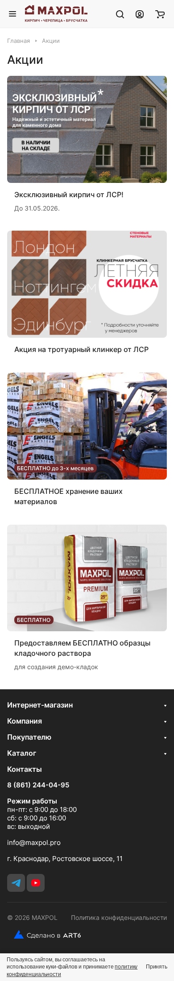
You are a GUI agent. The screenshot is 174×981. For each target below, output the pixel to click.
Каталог (21, 753)
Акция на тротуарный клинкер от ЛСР (81, 349)
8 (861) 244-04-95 (38, 785)
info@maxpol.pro (34, 842)
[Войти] (140, 13)
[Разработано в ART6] (44, 935)
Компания (24, 720)
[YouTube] (36, 883)
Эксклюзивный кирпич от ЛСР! (69, 194)
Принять (156, 967)
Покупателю (29, 737)
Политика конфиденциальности (119, 917)
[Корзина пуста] (160, 13)
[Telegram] (16, 883)
